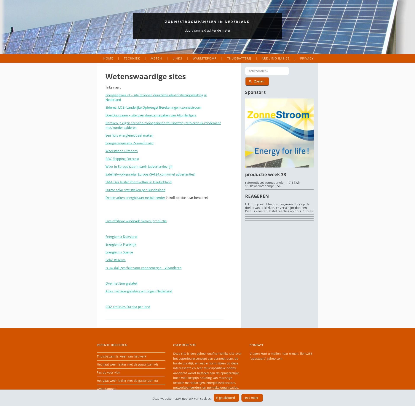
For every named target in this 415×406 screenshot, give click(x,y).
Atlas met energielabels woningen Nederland (138, 291)
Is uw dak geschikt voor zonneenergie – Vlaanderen (143, 268)
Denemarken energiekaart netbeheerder (135, 197)
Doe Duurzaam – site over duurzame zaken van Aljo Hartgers (150, 115)
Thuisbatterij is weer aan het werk (121, 356)
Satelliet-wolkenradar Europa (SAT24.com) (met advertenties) (150, 174)
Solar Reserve (115, 260)
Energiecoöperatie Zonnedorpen (129, 143)
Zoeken (259, 81)
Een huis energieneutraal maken (129, 135)
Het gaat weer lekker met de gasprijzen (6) (127, 364)
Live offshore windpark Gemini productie (136, 221)
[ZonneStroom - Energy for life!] (279, 166)
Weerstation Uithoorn (121, 151)
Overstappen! (107, 389)
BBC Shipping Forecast (122, 158)
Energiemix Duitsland (121, 236)
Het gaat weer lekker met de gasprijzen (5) (127, 381)
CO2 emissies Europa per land (127, 306)
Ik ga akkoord (225, 398)
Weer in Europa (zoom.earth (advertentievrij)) (138, 166)
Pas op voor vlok (108, 372)
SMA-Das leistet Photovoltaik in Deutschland (138, 182)
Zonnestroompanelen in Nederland (207, 21)
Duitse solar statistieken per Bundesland (135, 190)
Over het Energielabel (121, 283)
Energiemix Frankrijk (120, 244)
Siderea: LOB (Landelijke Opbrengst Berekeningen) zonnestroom (153, 107)
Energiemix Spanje (119, 252)
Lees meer (251, 398)
